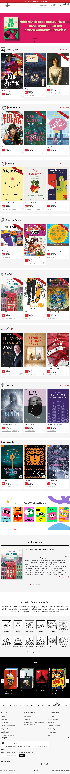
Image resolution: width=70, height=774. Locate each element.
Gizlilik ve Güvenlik (6, 732)
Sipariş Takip (4, 722)
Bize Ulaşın (4, 719)
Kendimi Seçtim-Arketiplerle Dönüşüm (55, 203)
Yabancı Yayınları (53, 719)
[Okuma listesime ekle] (21, 56)
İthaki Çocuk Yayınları (54, 726)
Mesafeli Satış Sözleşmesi (8, 726)
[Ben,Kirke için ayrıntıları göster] (35, 462)
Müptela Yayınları (53, 729)
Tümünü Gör (63, 49)
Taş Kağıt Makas (52, 480)
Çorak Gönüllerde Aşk (54, 368)
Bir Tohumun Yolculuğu (54, 251)
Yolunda (27, 312)
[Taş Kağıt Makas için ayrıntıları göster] (58, 462)
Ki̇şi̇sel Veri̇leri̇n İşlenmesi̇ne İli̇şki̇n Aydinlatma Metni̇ (34, 723)
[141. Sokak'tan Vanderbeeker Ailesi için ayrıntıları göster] (11, 563)
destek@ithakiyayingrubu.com (13, 743)
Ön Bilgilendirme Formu (8, 735)
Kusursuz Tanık (29, 147)
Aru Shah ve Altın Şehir (54, 312)
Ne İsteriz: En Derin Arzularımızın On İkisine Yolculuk (33, 203)
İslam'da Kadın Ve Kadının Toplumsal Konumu (55, 424)
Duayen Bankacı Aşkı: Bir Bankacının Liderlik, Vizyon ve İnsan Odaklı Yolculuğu (10, 368)
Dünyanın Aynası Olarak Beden (10, 424)
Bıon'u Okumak (29, 424)
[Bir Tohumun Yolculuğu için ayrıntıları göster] (58, 236)
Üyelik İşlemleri (28, 716)
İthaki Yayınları (52, 716)
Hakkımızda (4, 716)
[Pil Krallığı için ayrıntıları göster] (12, 236)
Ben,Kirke (28, 480)
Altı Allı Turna (6, 147)
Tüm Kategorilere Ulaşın (35, 652)
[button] (30, 584)
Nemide (49, 87)
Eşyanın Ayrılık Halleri (31, 368)
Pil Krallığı (5, 251)
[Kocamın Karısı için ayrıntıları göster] (12, 462)
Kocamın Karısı (6, 480)
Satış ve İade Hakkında (7, 729)
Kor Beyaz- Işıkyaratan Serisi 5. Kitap (10, 91)
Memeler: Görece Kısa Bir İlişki (10, 203)
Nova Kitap (51, 722)
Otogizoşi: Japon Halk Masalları (33, 89)
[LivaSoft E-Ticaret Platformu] (35, 770)
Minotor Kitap (52, 732)
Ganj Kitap (51, 735)
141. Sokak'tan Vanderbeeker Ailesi (10, 312)
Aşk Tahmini (51, 147)
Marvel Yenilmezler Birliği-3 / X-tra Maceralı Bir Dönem (33, 257)
